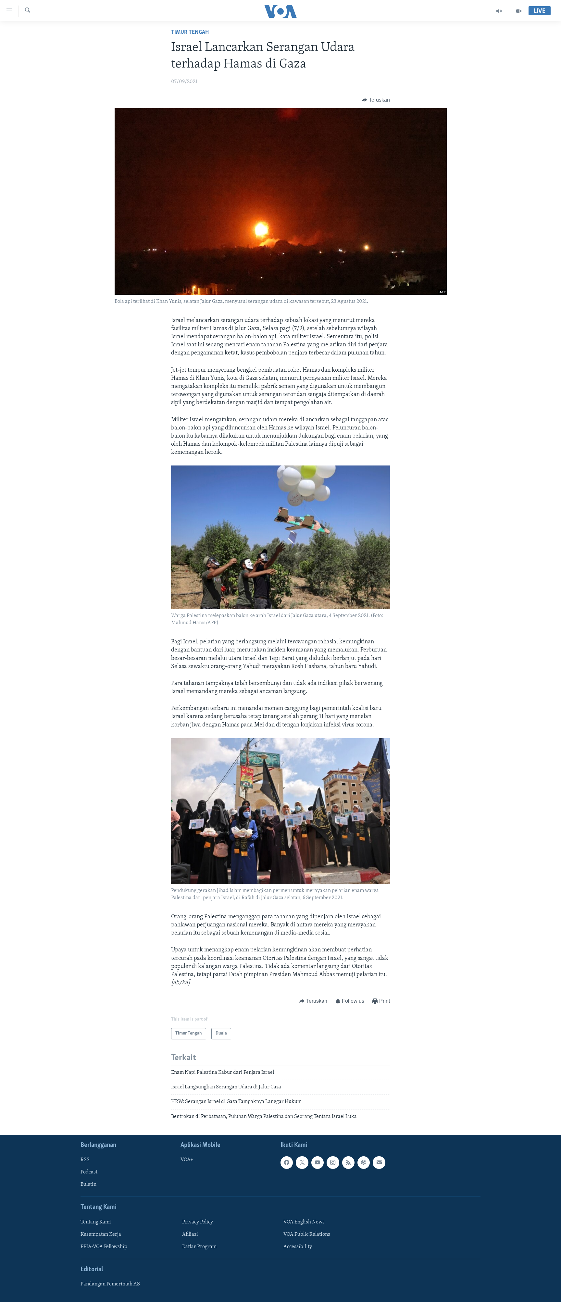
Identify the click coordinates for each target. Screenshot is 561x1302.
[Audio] (499, 11)
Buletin (88, 1184)
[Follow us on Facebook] (286, 1163)
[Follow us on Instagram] (333, 1163)
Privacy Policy (197, 1222)
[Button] (376, 100)
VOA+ (187, 1160)
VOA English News (304, 1222)
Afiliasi (190, 1234)
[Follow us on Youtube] (317, 1163)
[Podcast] (363, 1163)
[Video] (519, 11)
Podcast (89, 1172)
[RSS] (348, 1163)
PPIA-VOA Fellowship (104, 1246)
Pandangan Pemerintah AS (110, 1284)
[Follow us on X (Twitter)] (302, 1163)
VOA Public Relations (306, 1234)
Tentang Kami (96, 1222)
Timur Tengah (190, 32)
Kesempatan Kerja (101, 1234)
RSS (85, 1160)
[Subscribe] (379, 1163)
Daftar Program (199, 1246)
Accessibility (297, 1246)
